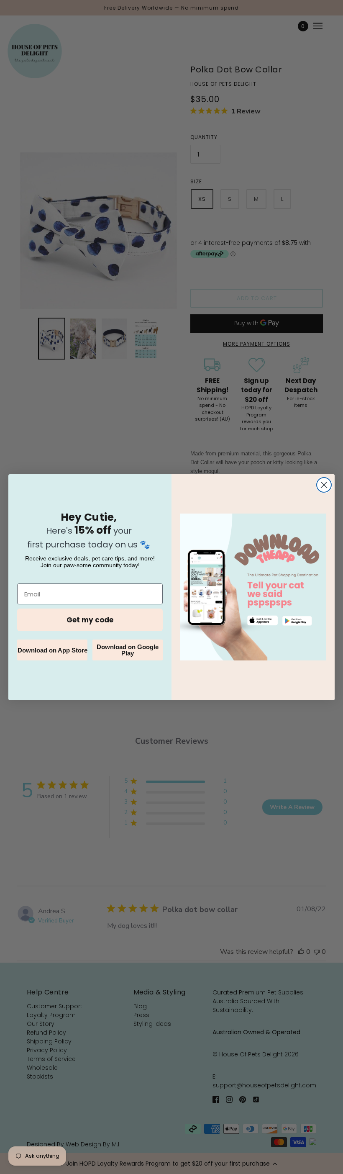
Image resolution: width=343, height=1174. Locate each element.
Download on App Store (52, 650)
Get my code (90, 620)
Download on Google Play (128, 650)
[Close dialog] (324, 485)
